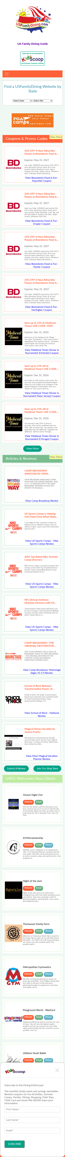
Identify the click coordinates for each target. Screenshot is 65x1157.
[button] (57, 1070)
